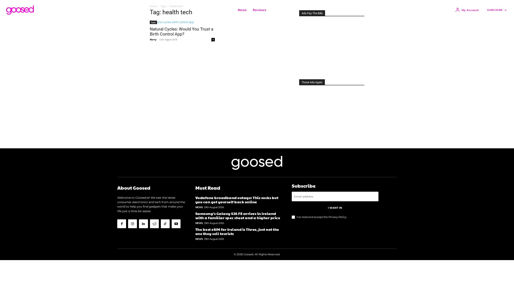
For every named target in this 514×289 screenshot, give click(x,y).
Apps (153, 22)
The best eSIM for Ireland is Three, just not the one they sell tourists (237, 231)
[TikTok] (165, 223)
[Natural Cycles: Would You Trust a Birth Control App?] (182, 22)
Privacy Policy (337, 217)
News (199, 207)
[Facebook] (121, 223)
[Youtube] (176, 223)
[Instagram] (132, 223)
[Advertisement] (331, 46)
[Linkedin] (143, 223)
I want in (335, 207)
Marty (153, 39)
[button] (274, 10)
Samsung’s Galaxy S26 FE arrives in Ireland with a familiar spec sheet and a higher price (237, 215)
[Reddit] (154, 223)
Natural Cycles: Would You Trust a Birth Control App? (181, 32)
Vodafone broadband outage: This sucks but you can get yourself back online (236, 200)
